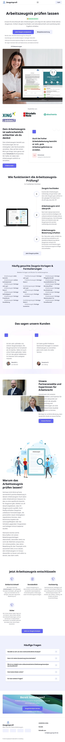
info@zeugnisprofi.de (51, 733)
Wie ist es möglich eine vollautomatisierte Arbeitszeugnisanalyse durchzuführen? (28, 665)
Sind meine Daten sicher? (15, 672)
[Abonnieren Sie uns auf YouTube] (28, 730)
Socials (41, 727)
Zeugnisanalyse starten (32, 708)
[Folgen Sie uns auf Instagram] (13, 730)
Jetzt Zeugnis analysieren (23, 32)
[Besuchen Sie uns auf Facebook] (6, 730)
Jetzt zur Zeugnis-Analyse (32, 631)
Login (58, 2)
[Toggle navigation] (37, 2)
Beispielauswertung (43, 32)
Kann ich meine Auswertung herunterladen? (21, 658)
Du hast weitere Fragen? (15, 678)
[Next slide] (58, 129)
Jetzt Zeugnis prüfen (32, 253)
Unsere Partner (46, 421)
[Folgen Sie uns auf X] (20, 730)
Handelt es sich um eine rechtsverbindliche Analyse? (24, 652)
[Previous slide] (54, 129)
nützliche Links (43, 723)
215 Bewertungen (16, 46)
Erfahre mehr (9, 165)
